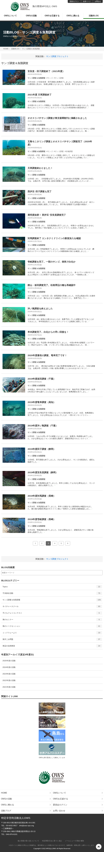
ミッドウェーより (51, 634)
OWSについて (10, 16)
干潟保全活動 (51, 594)
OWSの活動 (31, 16)
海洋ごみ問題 (51, 640)
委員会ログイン (60, 805)
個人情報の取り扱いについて (28, 841)
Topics (51, 587)
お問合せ (98, 1)
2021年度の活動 (9, 687)
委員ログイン (74, 1)
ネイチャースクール (51, 607)
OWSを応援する (52, 16)
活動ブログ (6, 811)
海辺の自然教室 (51, 647)
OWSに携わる (72, 16)
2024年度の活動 (9, 667)
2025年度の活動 (9, 661)
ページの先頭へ (98, 846)
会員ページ (87, 1)
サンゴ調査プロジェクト (57, 56)
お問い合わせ (59, 811)
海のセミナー (51, 620)
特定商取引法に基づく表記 (52, 841)
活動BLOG (94, 16)
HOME (5, 49)
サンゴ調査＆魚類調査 (31, 49)
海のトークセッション (51, 627)
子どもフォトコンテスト (51, 614)
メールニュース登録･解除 (74, 841)
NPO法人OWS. (51, 848)
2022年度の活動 (9, 680)
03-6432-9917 (11, 826)
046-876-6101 (11, 834)
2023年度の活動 (9, 674)
